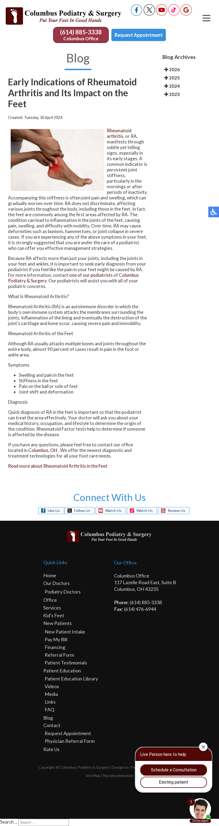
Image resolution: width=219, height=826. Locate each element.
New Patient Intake (65, 632)
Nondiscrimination (118, 775)
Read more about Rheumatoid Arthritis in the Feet (57, 466)
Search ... (9, 822)
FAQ (49, 709)
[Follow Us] (149, 14)
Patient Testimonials (66, 662)
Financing (55, 647)
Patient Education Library (71, 678)
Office (50, 600)
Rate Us (51, 749)
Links (50, 702)
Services (52, 608)
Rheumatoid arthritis (119, 133)
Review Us (176, 510)
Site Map (93, 775)
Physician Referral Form (70, 741)
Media (51, 694)
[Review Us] (186, 14)
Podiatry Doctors (63, 592)
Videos (52, 686)
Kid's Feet (53, 615)
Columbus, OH (42, 450)
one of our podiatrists (91, 275)
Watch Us (113, 510)
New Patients (57, 623)
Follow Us (82, 510)
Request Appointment (139, 35)
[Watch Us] (161, 14)
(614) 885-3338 (81, 32)
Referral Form (59, 655)
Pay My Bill (56, 639)
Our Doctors (56, 583)
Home (49, 575)
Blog (48, 718)
